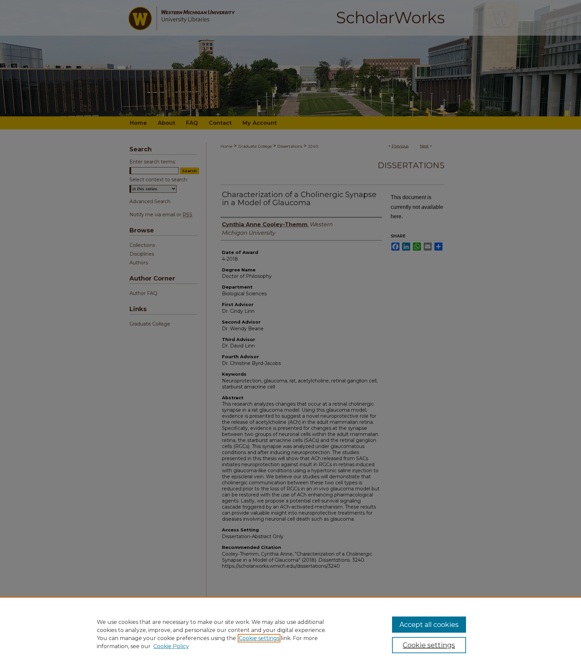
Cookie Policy (171, 646)
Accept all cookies (429, 625)
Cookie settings (259, 638)
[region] (290, 634)
